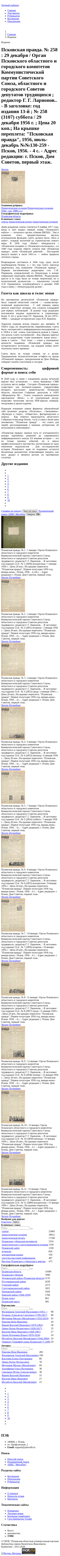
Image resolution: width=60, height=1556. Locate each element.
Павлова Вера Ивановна (14, 1321)
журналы (6, 1251)
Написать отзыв (15, 1496)
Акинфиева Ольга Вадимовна (17, 1368)
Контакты (12, 1499)
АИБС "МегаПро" (17, 1464)
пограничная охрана (12, 1254)
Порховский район (12, 1291)
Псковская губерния (12, 1275)
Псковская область (11, 216)
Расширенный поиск (18, 1462)
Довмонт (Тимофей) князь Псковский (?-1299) (26, 1342)
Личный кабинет (10, 5)
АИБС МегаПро (16, 514)
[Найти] (31, 1228)
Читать (4, 169)
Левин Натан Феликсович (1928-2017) (22, 1328)
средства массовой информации (18, 1258)
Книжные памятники (18, 1516)
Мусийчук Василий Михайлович (19, 1382)
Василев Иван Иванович (15, 1378)
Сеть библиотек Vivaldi (19, 1519)
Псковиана (13, 1510)
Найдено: (33, 514)
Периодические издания (14, 208)
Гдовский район (10, 1285)
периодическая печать (20, 221)
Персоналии (13, 21)
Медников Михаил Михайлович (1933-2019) (25, 1318)
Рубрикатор (13, 16)
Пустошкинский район (14, 1281)
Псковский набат (11, 1248)
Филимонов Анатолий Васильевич (20, 1355)
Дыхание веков (15, 1513)
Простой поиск (15, 1459)
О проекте (12, 1493)
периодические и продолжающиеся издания (25, 1244)
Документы (13, 13)
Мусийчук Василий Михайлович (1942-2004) (25, 1338)
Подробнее (15, 577)
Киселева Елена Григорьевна (17, 1358)
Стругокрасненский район (16, 1288)
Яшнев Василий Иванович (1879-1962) (22, 1325)
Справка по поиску (11, 511)
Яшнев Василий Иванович (16, 1375)
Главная (11, 10)
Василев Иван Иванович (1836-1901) (21, 1332)
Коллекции (13, 18)
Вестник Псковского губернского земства (24, 1261)
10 (8, 500)
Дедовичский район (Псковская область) (23, 1278)
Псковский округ (11, 1301)
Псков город (8, 1298)
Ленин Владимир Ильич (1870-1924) (21, 1335)
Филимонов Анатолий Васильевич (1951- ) (24, 1311)
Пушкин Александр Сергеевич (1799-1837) (24, 1315)
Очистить (6, 1222)
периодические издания (45, 221)
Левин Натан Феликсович (15, 1362)
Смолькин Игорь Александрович (19, 1372)
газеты (4, 221)
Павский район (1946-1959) (16, 1295)
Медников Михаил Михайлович (19, 1365)
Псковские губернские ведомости (19, 1241)
